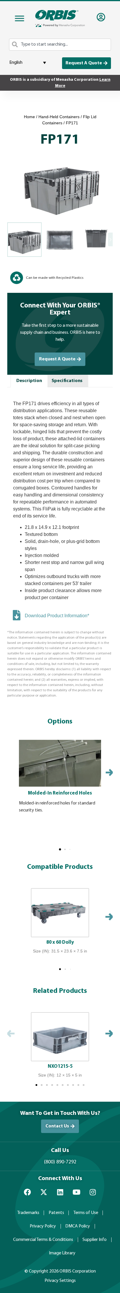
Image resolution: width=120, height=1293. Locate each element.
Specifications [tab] (67, 381)
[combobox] (60, 45)
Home (29, 116)
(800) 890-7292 (60, 1162)
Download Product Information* (57, 615)
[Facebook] (27, 1192)
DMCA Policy (77, 1226)
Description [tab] (29, 381)
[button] (60, 849)
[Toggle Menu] (19, 18)
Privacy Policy (43, 1226)
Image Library (62, 1253)
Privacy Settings (60, 1280)
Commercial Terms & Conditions (43, 1239)
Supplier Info (94, 1239)
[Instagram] (92, 1192)
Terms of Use (85, 1213)
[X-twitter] (43, 1192)
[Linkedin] (60, 1192)
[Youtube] (76, 1192)
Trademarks (28, 1213)
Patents (56, 1213)
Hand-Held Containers (59, 116)
